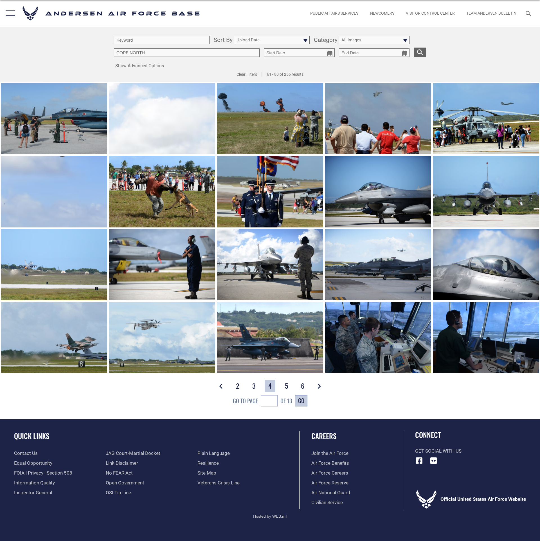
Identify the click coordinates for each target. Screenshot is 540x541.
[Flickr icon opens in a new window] (433, 460)
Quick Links (31, 436)
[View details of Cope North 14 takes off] (54, 337)
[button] (9, 13)
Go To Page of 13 (262, 401)
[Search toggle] (529, 13)
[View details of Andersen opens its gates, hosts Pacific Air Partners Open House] (54, 118)
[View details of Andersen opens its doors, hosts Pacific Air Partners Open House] (162, 118)
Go (301, 400)
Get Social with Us (438, 451)
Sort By (223, 40)
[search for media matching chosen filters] (420, 52)
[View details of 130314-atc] (378, 337)
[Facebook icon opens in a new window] (419, 460)
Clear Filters (247, 74)
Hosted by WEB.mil (270, 516)
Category (326, 40)
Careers (323, 436)
